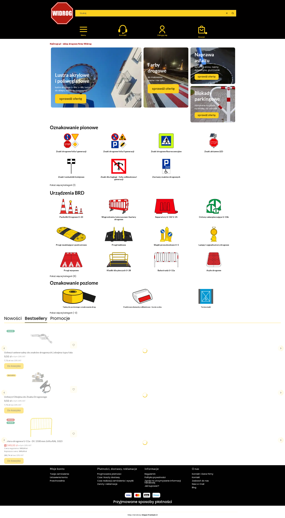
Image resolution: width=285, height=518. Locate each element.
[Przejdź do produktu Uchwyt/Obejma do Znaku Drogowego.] (41, 383)
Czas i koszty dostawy (108, 477)
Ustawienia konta (59, 477)
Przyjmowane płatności (109, 473)
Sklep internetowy (142, 515)
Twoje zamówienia (59, 473)
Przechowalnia (57, 480)
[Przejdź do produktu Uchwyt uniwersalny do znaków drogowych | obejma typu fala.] (41, 339)
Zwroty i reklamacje (107, 484)
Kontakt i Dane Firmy (202, 473)
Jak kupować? (152, 485)
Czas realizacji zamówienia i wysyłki (115, 480)
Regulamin (150, 473)
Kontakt (196, 477)
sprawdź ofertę (70, 99)
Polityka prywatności (155, 477)
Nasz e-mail (198, 484)
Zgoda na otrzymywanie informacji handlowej (163, 481)
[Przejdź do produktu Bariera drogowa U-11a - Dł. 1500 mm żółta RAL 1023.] (41, 427)
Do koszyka (13, 366)
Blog (194, 487)
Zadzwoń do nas (200, 480)
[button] (232, 13)
